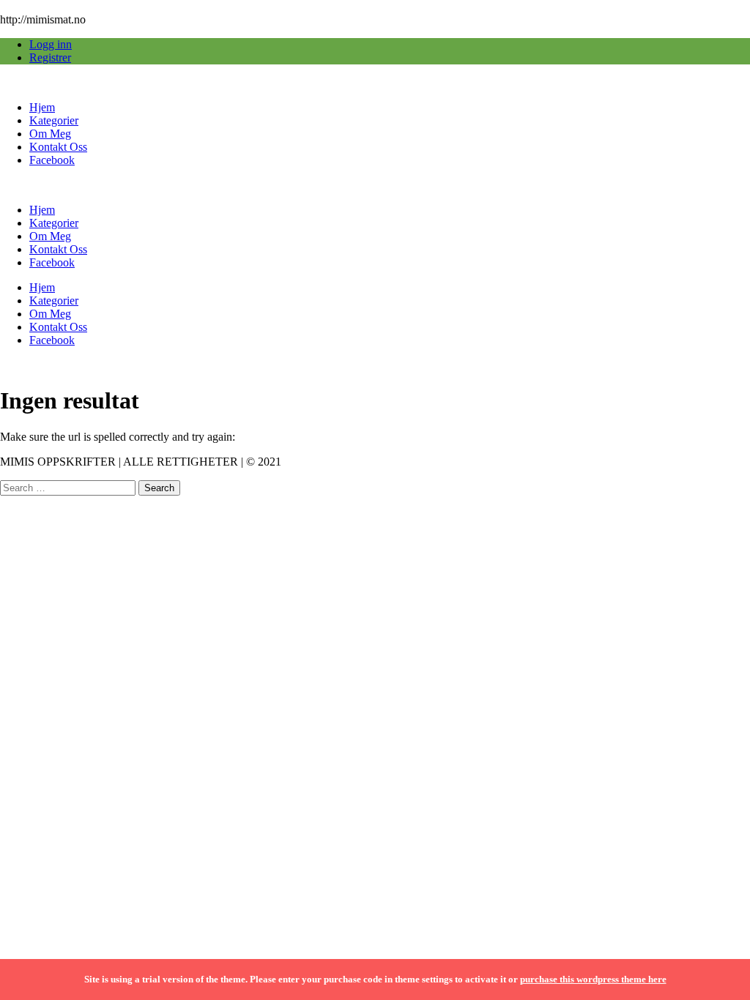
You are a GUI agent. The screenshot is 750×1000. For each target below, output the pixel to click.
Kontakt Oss (58, 147)
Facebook (52, 160)
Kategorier (53, 120)
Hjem (42, 107)
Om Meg (50, 133)
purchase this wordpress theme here (593, 979)
